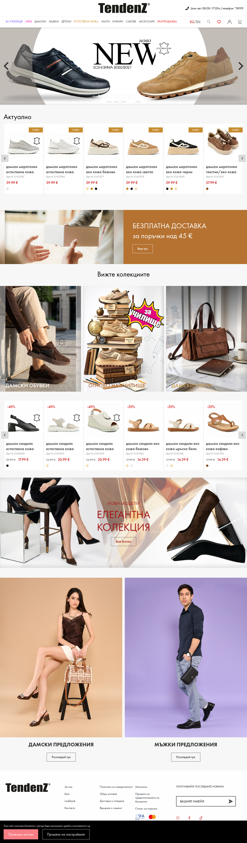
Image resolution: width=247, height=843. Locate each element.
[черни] (96, 189)
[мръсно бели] (132, 465)
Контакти (70, 808)
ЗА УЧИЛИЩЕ (14, 21)
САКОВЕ (131, 21)
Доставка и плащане (112, 801)
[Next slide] (242, 158)
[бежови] (87, 189)
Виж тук (143, 248)
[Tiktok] (201, 818)
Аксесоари (147, 21)
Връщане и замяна (111, 808)
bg (192, 21)
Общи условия (108, 794)
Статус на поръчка (146, 808)
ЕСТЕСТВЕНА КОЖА (86, 21)
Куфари (117, 21)
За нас (69, 787)
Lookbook (70, 801)
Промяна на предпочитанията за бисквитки (147, 797)
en (198, 21)
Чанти (105, 21)
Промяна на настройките (66, 834)
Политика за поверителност (116, 787)
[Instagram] (177, 818)
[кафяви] (207, 189)
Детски (66, 21)
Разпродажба (167, 21)
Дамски (40, 21)
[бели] (47, 189)
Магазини (141, 787)
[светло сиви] (7, 189)
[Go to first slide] (240, 66)
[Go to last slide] (4, 158)
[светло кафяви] (92, 189)
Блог (67, 794)
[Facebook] (189, 818)
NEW (28, 21)
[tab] (138, 101)
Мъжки (54, 21)
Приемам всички (20, 834)
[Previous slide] (6, 66)
